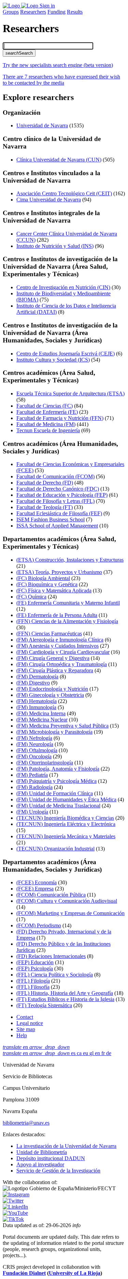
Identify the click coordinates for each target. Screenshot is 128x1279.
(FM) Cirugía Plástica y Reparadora (54, 670)
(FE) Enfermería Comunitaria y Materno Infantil (68, 603)
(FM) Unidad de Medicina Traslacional (58, 806)
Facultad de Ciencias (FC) (44, 406)
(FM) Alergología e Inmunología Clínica (59, 640)
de (108, 1053)
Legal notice (29, 1023)
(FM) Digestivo (33, 683)
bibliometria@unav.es (26, 1123)
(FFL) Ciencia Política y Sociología (54, 975)
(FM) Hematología (36, 701)
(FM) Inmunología (36, 707)
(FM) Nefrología (34, 738)
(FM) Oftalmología (36, 750)
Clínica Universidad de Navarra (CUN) (58, 160)
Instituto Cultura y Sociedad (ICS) (53, 360)
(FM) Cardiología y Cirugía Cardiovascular (63, 652)
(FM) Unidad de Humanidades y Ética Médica (66, 799)
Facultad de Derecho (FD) (44, 483)
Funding (56, 12)
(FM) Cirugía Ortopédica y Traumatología (61, 664)
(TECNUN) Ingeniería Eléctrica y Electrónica (65, 824)
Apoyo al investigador (40, 1164)
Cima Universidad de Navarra (48, 199)
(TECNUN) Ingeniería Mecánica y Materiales (65, 836)
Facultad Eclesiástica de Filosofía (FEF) (59, 513)
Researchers (33, 12)
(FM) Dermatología (37, 676)
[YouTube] (15, 1213)
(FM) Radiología (34, 787)
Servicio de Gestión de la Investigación (58, 1170)
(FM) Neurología (34, 744)
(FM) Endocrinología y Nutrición (52, 689)
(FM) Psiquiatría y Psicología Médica (56, 781)
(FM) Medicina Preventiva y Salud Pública (62, 726)
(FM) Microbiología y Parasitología (54, 732)
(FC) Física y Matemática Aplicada (53, 590)
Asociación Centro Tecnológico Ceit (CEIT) (64, 193)
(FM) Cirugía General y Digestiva (52, 658)
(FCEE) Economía (36, 882)
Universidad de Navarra (42, 125)
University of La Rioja (74, 1273)
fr (103, 1053)
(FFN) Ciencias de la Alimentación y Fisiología (67, 621)
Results (75, 12)
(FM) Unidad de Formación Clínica (54, 793)
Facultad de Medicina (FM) (45, 424)
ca (80, 1053)
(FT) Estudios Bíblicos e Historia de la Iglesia (65, 999)
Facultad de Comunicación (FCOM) (55, 476)
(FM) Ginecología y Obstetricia (50, 695)
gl (92, 1053)
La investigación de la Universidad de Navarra (66, 1146)
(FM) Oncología (34, 756)
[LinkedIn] (15, 1207)
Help (21, 1035)
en (36, 1047)
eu (86, 1053)
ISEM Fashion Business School (50, 519)
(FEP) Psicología (34, 968)
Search (19, 53)
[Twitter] (13, 1201)
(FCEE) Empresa (35, 888)
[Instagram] (16, 1194)
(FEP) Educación (35, 962)
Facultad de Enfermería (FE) (47, 412)
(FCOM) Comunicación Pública (51, 895)
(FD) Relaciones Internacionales (51, 956)
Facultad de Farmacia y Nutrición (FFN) (59, 418)
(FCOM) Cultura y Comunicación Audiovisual (66, 901)
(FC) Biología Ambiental (43, 578)
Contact (24, 1017)
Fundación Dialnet (24, 1273)
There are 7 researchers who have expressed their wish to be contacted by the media (61, 80)
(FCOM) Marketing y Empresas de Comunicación (70, 913)
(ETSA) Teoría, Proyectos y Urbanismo (59, 572)
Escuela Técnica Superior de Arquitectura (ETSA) (70, 393)
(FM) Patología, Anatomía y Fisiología (57, 769)
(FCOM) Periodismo (38, 925)
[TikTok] (13, 1219)
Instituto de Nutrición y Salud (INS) (55, 246)
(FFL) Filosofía (32, 987)
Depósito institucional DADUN (50, 1158)
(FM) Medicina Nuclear (42, 719)
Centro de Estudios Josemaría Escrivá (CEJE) (65, 353)
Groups (11, 12)
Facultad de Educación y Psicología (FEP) (62, 495)
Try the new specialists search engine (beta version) (58, 65)
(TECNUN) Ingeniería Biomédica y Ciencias (65, 818)
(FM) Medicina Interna (41, 713)
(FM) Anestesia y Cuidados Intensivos (57, 646)
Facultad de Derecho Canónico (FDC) (57, 489)
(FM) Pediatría (32, 775)
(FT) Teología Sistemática (44, 1005)
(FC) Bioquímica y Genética (46, 584)
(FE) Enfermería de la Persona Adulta (56, 615)
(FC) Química (31, 597)
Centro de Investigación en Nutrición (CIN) (63, 287)
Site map (25, 1029)
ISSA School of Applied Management (57, 526)
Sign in (47, 6)
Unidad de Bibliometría (41, 1152)
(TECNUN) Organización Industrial (55, 849)
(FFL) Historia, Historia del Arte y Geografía (64, 993)
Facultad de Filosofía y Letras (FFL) (55, 501)
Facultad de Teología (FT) (44, 507)
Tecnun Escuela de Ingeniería (48, 430)
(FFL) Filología (33, 981)
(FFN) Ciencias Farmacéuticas (49, 633)
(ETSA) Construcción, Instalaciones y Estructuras (70, 560)
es (74, 1053)
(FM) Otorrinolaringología (44, 762)
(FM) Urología (32, 812)
